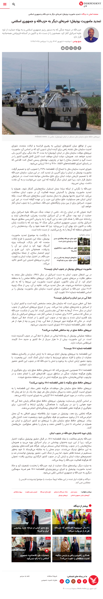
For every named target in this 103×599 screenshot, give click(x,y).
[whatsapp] (62, 581)
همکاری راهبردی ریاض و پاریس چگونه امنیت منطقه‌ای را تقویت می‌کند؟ (72, 557)
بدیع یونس (76, 41)
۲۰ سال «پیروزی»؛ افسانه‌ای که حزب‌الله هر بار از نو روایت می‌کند (72, 529)
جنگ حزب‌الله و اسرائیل (61, 492)
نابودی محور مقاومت (31, 492)
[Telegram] (67, 581)
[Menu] (5, 4)
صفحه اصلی (93, 14)
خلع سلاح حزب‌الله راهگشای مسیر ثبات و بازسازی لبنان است (65, 240)
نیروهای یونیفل (63, 495)
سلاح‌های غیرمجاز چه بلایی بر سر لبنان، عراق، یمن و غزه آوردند (65, 259)
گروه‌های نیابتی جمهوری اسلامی (80, 495)
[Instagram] (73, 581)
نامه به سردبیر (25, 576)
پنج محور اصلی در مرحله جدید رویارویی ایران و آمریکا (31, 529)
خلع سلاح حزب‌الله (45, 492)
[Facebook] (79, 48)
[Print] (63, 48)
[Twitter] (71, 48)
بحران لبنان (74, 492)
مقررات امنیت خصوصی (49, 580)
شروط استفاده (52, 576)
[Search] (14, 4)
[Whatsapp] (75, 48)
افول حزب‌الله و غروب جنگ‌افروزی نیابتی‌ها (65, 249)
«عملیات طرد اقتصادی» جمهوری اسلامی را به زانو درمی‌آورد (34, 557)
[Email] (67, 48)
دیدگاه (84, 14)
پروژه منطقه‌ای (18, 492)
